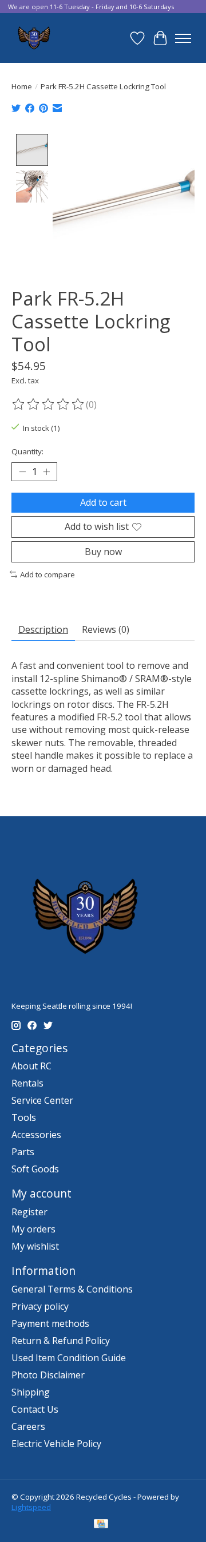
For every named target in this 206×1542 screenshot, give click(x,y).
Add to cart (103, 502)
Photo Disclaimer (48, 1375)
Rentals (27, 1083)
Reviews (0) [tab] (105, 629)
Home (21, 86)
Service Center (42, 1100)
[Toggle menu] (183, 38)
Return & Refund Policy (60, 1340)
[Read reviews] (48, 404)
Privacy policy (40, 1306)
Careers (28, 1426)
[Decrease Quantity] (22, 472)
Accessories (36, 1134)
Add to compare (47, 574)
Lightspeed (31, 1507)
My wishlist (35, 1246)
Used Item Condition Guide (68, 1357)
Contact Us (34, 1409)
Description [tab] (43, 629)
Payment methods (50, 1323)
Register (29, 1212)
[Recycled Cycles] (32, 38)
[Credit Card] (101, 1525)
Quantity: (27, 451)
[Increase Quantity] (46, 472)
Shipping (30, 1392)
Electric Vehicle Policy (56, 1443)
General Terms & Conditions (72, 1289)
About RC (31, 1066)
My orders (33, 1229)
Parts (22, 1151)
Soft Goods (35, 1169)
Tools (23, 1117)
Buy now (103, 551)
